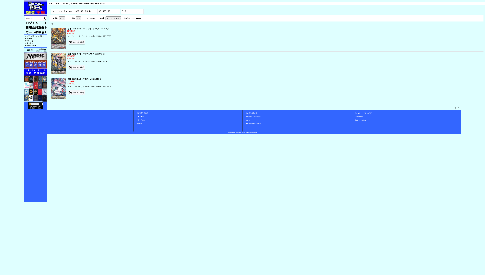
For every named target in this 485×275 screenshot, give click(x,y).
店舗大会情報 (359, 116)
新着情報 (139, 123)
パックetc (28, 39)
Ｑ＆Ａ (248, 120)
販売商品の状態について (253, 123)
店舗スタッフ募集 (360, 120)
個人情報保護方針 (251, 113)
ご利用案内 (140, 116)
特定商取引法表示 (142, 113)
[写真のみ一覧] (133, 18)
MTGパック (29, 41)
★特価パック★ (31, 45)
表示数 (55, 18)
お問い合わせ (141, 120)
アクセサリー (30, 43)
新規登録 (35, 27)
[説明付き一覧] (139, 18)
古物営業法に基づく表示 (253, 116)
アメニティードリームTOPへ (364, 113)
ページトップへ (455, 108)
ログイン (35, 23)
